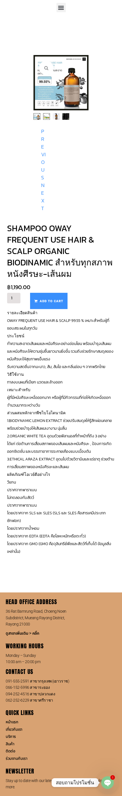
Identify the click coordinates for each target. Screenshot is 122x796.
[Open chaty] (107, 782)
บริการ (11, 737)
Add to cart (51, 301)
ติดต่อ (10, 751)
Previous (43, 154)
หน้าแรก (12, 722)
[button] (61, 7)
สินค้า (10, 744)
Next (43, 196)
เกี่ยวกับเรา (14, 729)
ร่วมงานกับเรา (16, 759)
